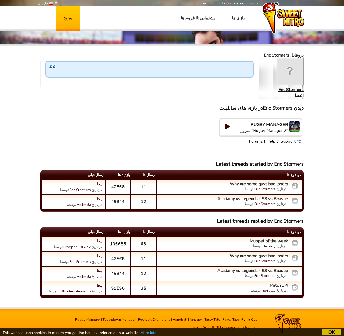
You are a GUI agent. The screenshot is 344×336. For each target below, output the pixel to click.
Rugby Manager (87, 319)
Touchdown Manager (119, 319)
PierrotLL (268, 290)
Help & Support (281, 141)
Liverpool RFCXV (77, 246)
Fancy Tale (231, 319)
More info (148, 332)
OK (331, 332)
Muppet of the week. (268, 241)
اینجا (100, 184)
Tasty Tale (212, 319)
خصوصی (232, 327)
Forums (256, 141)
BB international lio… (74, 291)
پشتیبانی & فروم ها (198, 18)
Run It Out (249, 319)
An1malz (84, 204)
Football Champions (154, 319)
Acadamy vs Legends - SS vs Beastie (252, 199)
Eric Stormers (291, 90)
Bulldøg (269, 246)
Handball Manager (187, 319)
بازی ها (238, 18)
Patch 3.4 (279, 285)
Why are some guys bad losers (259, 184)
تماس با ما (249, 327)
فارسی (43, 3)
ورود (68, 18)
